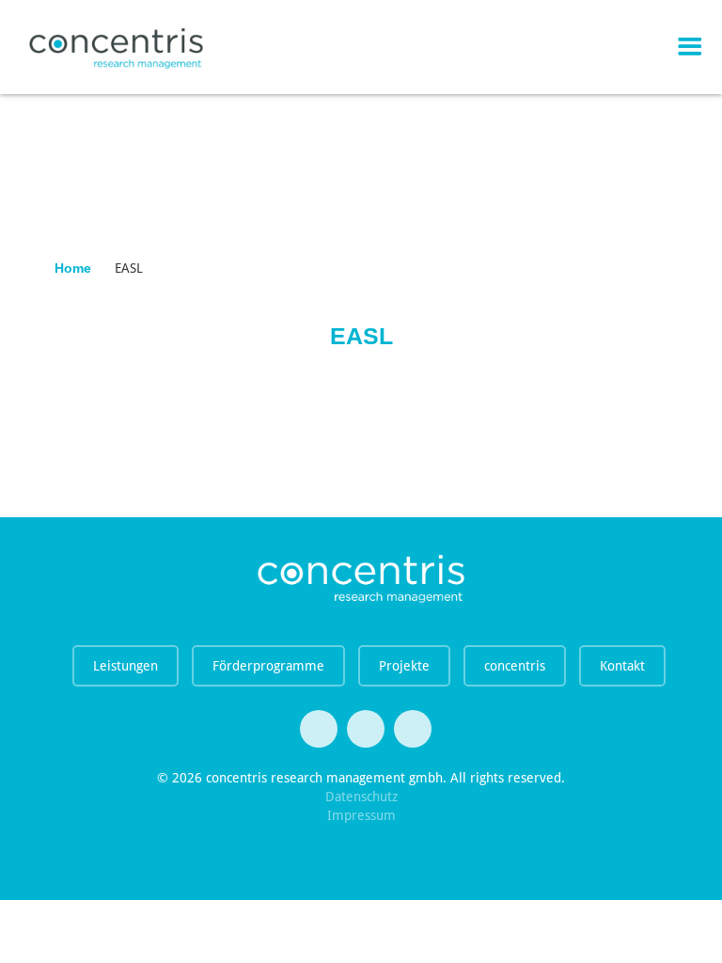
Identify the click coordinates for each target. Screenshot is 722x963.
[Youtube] (366, 729)
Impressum (361, 815)
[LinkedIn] (413, 729)
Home (73, 268)
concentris (514, 665)
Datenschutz (361, 796)
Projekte (404, 665)
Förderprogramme (268, 665)
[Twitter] (318, 729)
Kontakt (622, 665)
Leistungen (125, 665)
